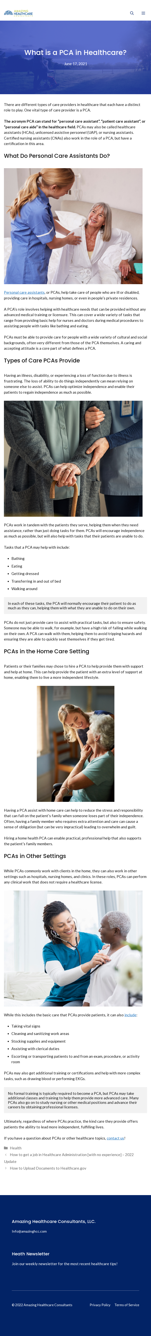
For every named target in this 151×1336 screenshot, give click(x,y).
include (130, 1015)
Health (15, 1148)
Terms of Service (126, 1305)
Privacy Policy (100, 1305)
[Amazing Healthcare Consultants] (18, 13)
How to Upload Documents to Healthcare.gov (48, 1168)
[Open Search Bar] (132, 13)
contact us (115, 1138)
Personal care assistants (24, 292)
